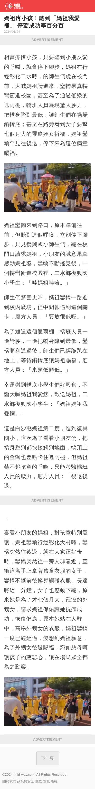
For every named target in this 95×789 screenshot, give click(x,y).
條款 (38, 781)
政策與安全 (25, 781)
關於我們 (9, 781)
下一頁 (47, 758)
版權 (54, 781)
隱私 (46, 781)
